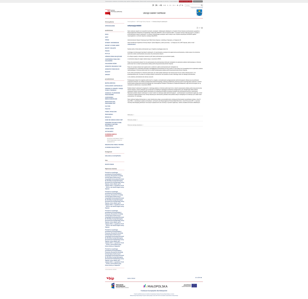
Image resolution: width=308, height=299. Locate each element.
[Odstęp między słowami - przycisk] (160, 5)
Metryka (130, 115)
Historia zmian (132, 120)
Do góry (197, 278)
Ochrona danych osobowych (159, 22)
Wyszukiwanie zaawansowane (197, 7)
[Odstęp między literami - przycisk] (153, 5)
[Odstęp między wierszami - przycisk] (156, 5)
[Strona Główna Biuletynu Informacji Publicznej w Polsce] (110, 278)
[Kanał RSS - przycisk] (182, 5)
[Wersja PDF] (198, 28)
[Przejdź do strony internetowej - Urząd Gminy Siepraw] (199, 13)
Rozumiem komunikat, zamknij (185, 1)
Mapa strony (131, 278)
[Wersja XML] (200, 28)
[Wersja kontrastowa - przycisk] (177, 5)
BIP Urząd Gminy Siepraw (143, 22)
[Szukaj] (202, 5)
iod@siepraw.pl (132, 44)
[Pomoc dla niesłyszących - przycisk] (180, 5)
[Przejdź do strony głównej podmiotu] (113, 12)
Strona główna (131, 22)
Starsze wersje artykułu (135, 125)
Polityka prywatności (197, 1)
